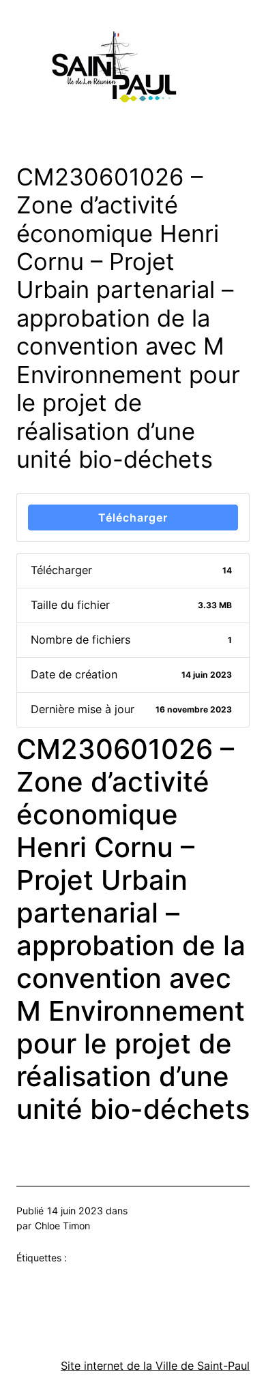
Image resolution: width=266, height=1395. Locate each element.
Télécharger (133, 517)
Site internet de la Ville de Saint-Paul (155, 1365)
